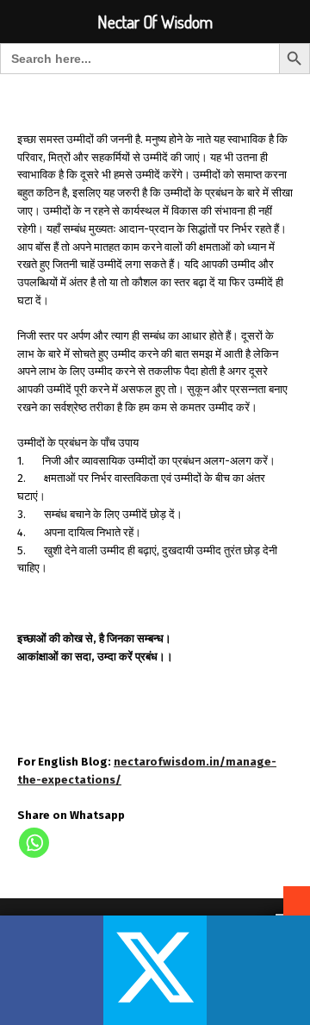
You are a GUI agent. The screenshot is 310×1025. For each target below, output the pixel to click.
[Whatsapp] (34, 843)
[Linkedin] (258, 970)
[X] (155, 970)
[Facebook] (51, 970)
